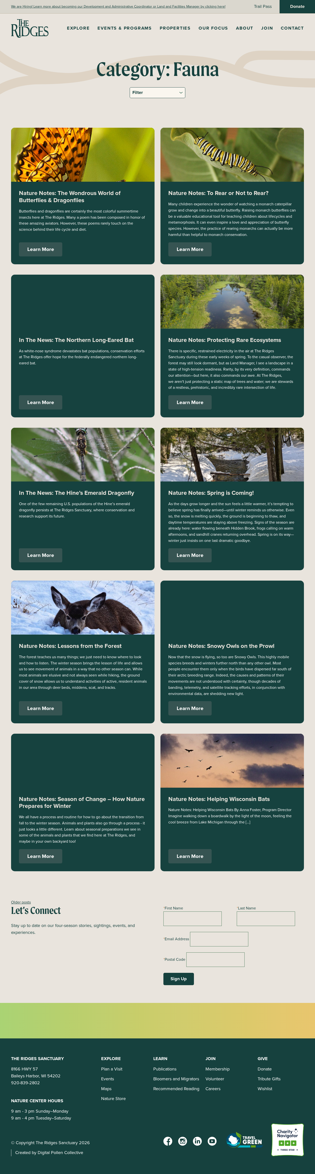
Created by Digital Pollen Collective (49, 1152)
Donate (297, 6)
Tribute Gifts (269, 1079)
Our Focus (213, 28)
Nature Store (113, 1098)
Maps (106, 1088)
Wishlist (265, 1088)
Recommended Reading (176, 1088)
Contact (292, 28)
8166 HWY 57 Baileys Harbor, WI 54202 (36, 1072)
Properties (175, 28)
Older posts (21, 902)
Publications (164, 1069)
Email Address (177, 939)
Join (267, 28)
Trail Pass (263, 6)
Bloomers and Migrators (176, 1079)
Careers (212, 1088)
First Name (174, 908)
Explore (78, 28)
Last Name (247, 908)
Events (107, 1079)
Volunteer (214, 1079)
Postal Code (175, 959)
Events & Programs (124, 28)
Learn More (40, 249)
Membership (217, 1069)
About (244, 28)
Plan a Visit (111, 1069)
